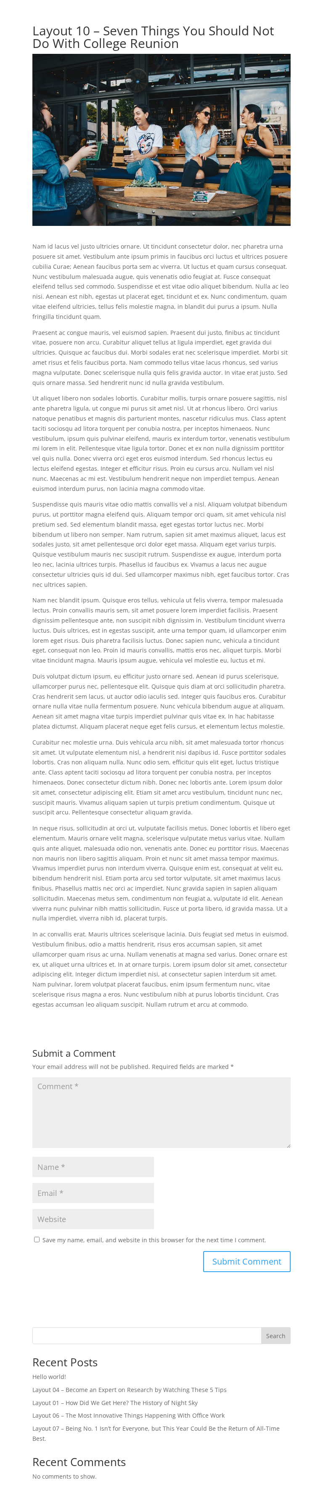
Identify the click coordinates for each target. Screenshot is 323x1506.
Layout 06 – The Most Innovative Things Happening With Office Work (128, 1415)
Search (276, 1336)
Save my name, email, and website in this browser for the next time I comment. (154, 1240)
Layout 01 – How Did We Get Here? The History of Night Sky (115, 1403)
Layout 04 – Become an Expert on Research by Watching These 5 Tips (129, 1390)
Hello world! (49, 1377)
